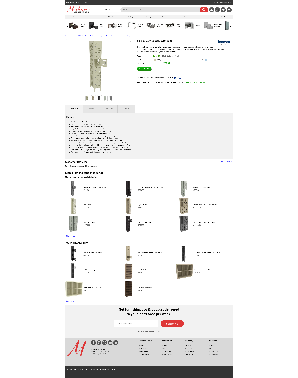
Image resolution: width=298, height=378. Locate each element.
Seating (130, 17)
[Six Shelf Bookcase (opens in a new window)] (129, 279)
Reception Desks (205, 17)
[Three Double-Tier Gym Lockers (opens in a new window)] (183, 214)
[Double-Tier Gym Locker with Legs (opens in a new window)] (128, 196)
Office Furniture (83, 36)
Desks (74, 17)
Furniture (74, 36)
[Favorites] (223, 12)
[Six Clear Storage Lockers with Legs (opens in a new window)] (183, 262)
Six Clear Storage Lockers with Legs (206, 252)
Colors (126, 109)
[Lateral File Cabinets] (208, 30)
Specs (91, 109)
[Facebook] (93, 342)
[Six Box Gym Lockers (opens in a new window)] (128, 231)
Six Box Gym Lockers (145, 222)
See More (70, 301)
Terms (113, 369)
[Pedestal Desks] (112, 30)
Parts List (109, 109)
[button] (204, 9)
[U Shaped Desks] (74, 30)
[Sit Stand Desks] (131, 30)
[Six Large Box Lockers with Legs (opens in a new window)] (129, 262)
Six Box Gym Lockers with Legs (120, 36)
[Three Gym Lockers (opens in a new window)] (73, 231)
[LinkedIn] (115, 342)
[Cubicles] (189, 30)
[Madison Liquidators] (78, 12)
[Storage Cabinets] (227, 30)
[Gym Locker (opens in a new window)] (73, 214)
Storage (149, 17)
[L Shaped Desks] (93, 30)
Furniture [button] (96, 10)
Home (67, 36)
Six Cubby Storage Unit (203, 270)
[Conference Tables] (170, 30)
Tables (186, 17)
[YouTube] (110, 342)
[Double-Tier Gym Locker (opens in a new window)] (184, 196)
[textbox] (136, 323)
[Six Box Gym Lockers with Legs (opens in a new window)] (73, 196)
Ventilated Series (224, 45)
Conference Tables (168, 17)
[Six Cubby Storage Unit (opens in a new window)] (184, 279)
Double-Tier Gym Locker (202, 187)
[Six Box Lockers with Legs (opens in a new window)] (73, 262)
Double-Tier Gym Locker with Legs (151, 187)
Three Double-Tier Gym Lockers (205, 205)
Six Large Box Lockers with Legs (150, 252)
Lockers (106, 36)
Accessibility (94, 369)
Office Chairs (112, 17)
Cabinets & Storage (96, 36)
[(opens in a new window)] (224, 41)
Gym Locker (87, 205)
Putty (159, 60)
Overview (74, 109)
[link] (229, 9)
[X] (104, 342)
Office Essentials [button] (111, 10)
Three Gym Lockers (90, 222)
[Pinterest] (99, 342)
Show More (70, 236)
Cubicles (223, 17)
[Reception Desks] (150, 30)
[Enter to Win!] (217, 12)
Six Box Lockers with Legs (92, 252)
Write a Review (227, 162)
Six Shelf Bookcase (145, 270)
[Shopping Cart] (229, 9)
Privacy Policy (104, 369)
